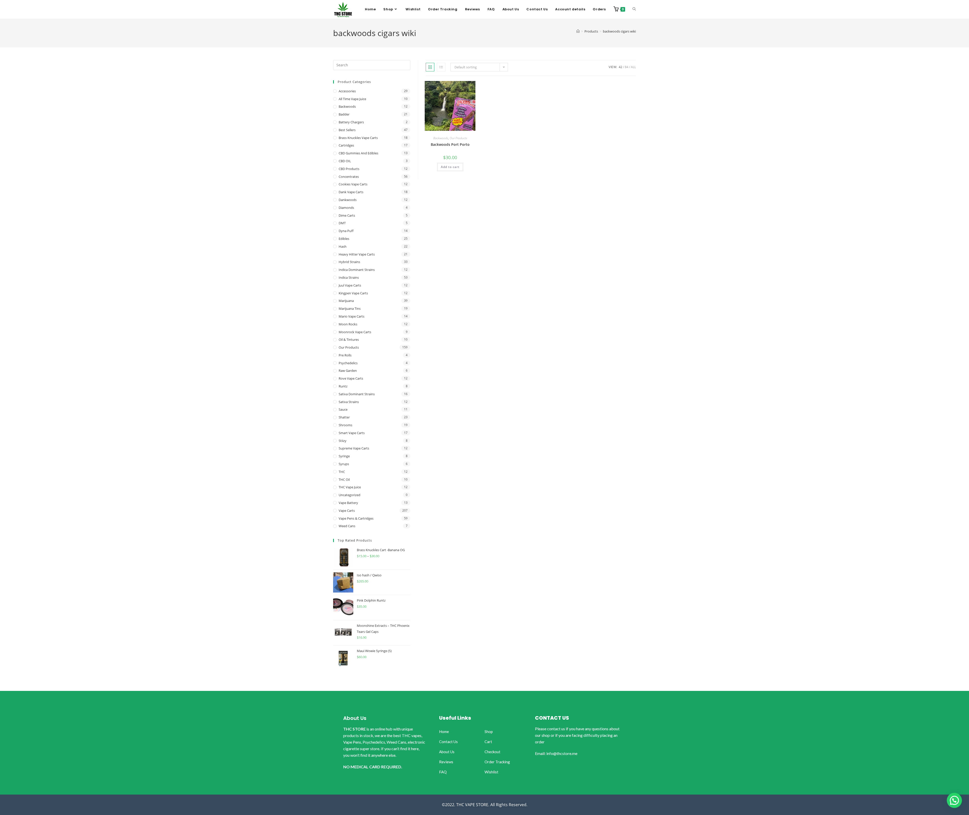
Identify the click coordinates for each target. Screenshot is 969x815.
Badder (344, 114)
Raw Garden (348, 370)
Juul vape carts (350, 285)
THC (342, 471)
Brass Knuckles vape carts (358, 137)
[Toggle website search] (634, 9)
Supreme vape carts (354, 448)
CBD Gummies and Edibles (358, 153)
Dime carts (347, 215)
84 (626, 67)
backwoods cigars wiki (619, 31)
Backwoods (440, 138)
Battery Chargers (351, 122)
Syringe (344, 456)
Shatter (344, 417)
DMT (342, 223)
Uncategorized (349, 495)
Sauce (343, 409)
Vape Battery (348, 502)
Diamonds (346, 207)
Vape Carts (347, 510)
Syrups (344, 464)
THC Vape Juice (350, 487)
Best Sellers (347, 130)
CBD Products (349, 168)
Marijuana (346, 300)
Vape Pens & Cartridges (356, 518)
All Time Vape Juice (352, 99)
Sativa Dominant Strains (357, 394)
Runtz (343, 386)
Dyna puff (346, 231)
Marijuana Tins (350, 308)
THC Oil (344, 479)
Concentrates (349, 176)
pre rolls (345, 355)
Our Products (458, 138)
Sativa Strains (349, 402)
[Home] (578, 31)
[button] (954, 800)
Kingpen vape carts (353, 293)
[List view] (441, 67)
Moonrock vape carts (355, 332)
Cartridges (346, 145)
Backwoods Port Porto (450, 144)
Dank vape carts (351, 192)
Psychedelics (348, 363)
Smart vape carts (352, 433)
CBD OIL (345, 161)
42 (620, 67)
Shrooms (345, 425)
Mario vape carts (351, 316)
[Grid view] (430, 67)
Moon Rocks (348, 324)
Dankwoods (348, 200)
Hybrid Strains (349, 262)
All (633, 67)
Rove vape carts (351, 378)
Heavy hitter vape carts (357, 254)
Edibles (344, 238)
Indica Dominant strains (357, 269)
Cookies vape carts (353, 184)
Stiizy (342, 440)
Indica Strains (349, 277)
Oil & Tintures (349, 339)
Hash (342, 246)
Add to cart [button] (450, 167)
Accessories (347, 91)
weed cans (347, 526)
